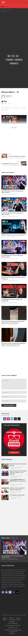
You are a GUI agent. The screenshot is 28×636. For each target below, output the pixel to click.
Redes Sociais (5, 413)
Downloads (12, 621)
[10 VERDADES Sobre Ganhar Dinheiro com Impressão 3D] (14, 291)
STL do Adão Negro (13, 623)
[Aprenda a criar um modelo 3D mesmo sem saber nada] (5, 490)
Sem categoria (15, 107)
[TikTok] (19, 418)
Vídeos (18, 617)
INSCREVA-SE (14, 452)
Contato (12, 633)
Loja (5, 619)
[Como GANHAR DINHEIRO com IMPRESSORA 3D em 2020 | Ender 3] (5, 482)
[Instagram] (15, 418)
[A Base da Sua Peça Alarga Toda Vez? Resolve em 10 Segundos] (14, 269)
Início (5, 617)
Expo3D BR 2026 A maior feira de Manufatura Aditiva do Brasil (12, 556)
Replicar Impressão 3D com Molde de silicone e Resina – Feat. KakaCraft (18, 472)
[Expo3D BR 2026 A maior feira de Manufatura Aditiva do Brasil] (14, 182)
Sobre (12, 617)
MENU (3, 6)
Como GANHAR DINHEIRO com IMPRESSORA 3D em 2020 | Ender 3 (18, 481)
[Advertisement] (14, 24)
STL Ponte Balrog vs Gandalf (13, 625)
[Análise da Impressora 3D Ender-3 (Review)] (5, 466)
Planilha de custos (13, 627)
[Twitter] (11, 418)
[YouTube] (8, 418)
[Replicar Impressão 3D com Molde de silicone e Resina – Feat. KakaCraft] (5, 473)
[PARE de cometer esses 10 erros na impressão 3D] (14, 226)
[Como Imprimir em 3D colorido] (5, 497)
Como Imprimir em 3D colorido (17, 495)
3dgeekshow (9, 95)
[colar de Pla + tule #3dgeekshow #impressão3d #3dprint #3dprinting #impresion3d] (14, 313)
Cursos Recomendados (15, 619)
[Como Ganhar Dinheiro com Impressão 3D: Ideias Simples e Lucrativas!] (14, 157)
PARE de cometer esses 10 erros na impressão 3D (13, 235)
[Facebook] (4, 418)
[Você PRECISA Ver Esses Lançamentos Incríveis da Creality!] (14, 165)
